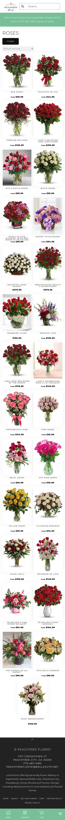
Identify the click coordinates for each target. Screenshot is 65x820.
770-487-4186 (27, 21)
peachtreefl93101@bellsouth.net (32, 766)
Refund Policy (54, 799)
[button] (60, 813)
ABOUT (14, 799)
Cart (41, 799)
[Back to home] (10, 6)
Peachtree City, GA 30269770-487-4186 (32, 760)
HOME (6, 799)
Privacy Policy (32, 803)
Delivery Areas (29, 799)
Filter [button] (10, 41)
